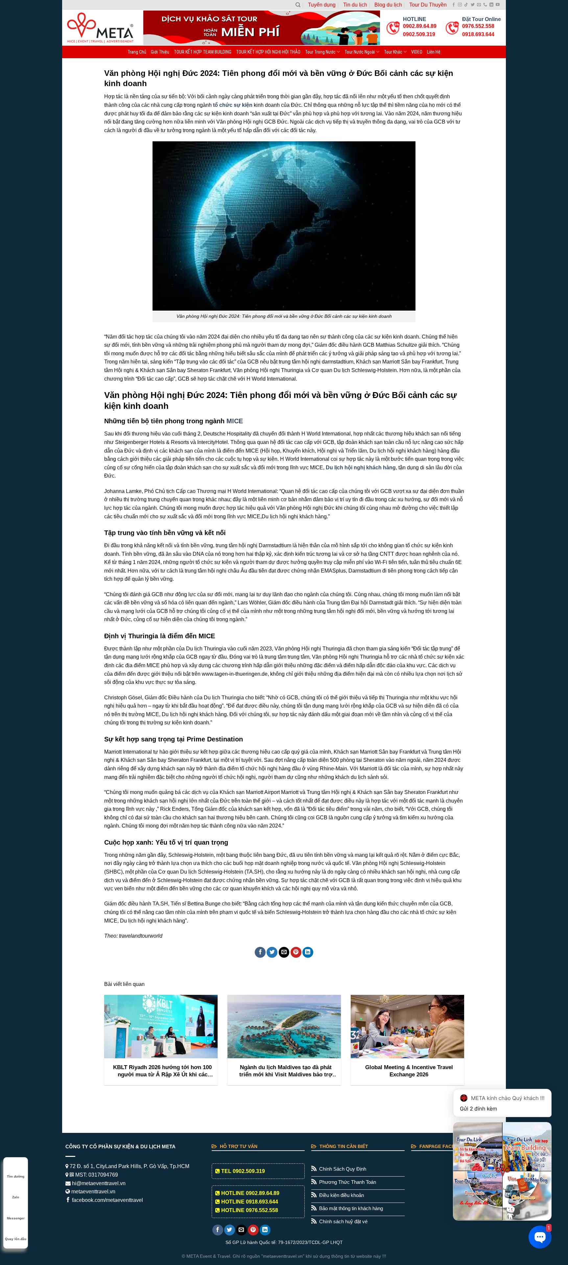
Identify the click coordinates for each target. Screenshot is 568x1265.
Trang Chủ (137, 52)
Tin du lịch (355, 5)
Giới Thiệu (160, 52)
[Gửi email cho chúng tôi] (479, 5)
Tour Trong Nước (320, 52)
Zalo (15, 1197)
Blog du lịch (388, 5)
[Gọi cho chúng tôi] (485, 5)
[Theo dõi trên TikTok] (466, 5)
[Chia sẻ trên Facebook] (260, 952)
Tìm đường (15, 1176)
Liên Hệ (433, 52)
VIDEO (416, 52)
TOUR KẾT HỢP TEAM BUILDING (202, 52)
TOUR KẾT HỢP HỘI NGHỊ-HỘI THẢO (268, 52)
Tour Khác (393, 52)
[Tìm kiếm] (298, 5)
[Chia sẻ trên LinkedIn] (307, 952)
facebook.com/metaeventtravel (107, 1200)
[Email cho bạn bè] (284, 952)
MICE (234, 421)
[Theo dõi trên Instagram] (460, 5)
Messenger (16, 1218)
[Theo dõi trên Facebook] (454, 5)
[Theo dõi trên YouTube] (498, 5)
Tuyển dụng (322, 5)
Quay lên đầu (15, 1239)
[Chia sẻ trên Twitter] (272, 952)
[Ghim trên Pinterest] (296, 952)
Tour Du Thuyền (428, 5)
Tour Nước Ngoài (359, 52)
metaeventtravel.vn (92, 1191)
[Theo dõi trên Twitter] (473, 5)
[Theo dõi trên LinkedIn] (491, 5)
